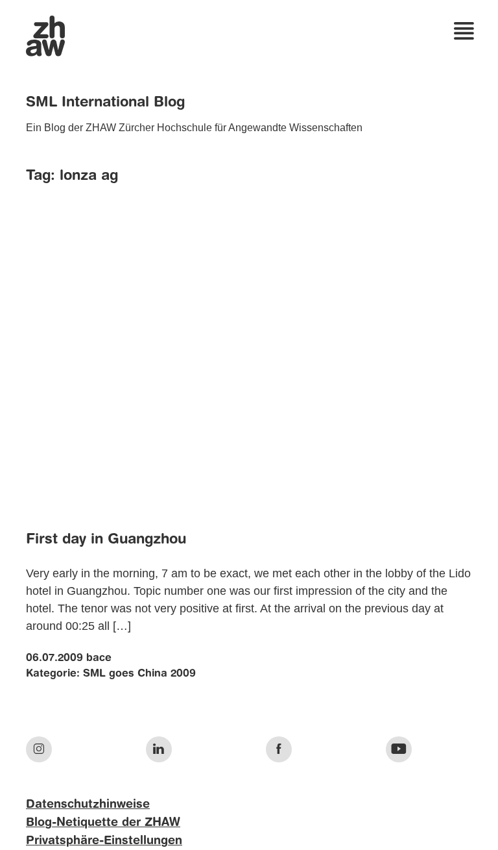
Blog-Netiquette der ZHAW (103, 823)
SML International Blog (105, 102)
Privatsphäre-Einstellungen (104, 841)
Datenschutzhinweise (88, 804)
